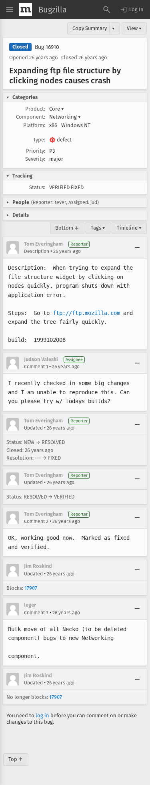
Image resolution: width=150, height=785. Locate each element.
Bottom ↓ (67, 228)
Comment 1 (36, 366)
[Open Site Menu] (9, 9)
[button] (131, 9)
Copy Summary (89, 28)
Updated (33, 428)
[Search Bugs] (106, 9)
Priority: (35, 151)
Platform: (34, 125)
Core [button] (56, 109)
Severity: (35, 159)
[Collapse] (137, 247)
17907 (30, 588)
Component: (30, 117)
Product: (35, 109)
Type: (39, 140)
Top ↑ (15, 759)
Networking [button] (65, 117)
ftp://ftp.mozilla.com (86, 313)
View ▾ (134, 28)
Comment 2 (36, 521)
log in (42, 715)
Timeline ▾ (129, 228)
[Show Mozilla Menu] (25, 9)
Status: (37, 187)
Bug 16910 (47, 47)
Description (36, 251)
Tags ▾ (98, 228)
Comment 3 (36, 612)
